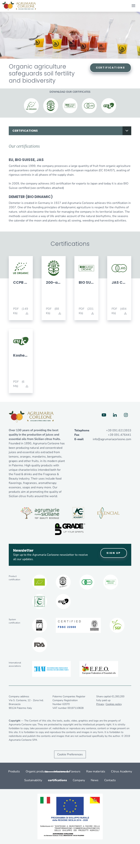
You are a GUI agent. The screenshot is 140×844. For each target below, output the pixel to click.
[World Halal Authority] (39, 601)
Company (79, 780)
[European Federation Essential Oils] (98, 669)
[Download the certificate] (31, 105)
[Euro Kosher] (63, 601)
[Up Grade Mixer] (70, 529)
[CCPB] (39, 582)
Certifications (110, 67)
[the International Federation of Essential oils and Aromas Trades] (51, 669)
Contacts (110, 780)
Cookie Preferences (70, 754)
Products (14, 771)
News (94, 780)
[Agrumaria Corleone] (19, 5)
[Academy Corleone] (78, 513)
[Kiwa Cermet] (39, 625)
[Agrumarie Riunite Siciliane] (39, 513)
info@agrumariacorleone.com (112, 439)
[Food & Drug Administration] (39, 644)
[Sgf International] (117, 625)
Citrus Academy (121, 771)
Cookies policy (114, 704)
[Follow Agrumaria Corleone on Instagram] (125, 415)
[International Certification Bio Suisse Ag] (110, 582)
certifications (25, 131)
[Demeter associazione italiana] (63, 582)
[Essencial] (108, 513)
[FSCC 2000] (78, 625)
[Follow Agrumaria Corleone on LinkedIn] (114, 415)
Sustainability (33, 780)
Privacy (100, 704)
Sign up (113, 553)
